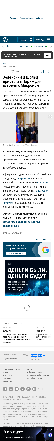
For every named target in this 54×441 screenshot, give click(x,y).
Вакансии (7, 381)
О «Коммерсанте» (11, 369)
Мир (4, 63)
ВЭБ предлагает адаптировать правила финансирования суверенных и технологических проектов (17, 338)
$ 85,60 (10, 46)
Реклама (7, 378)
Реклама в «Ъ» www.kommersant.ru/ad (27, 18)
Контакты (7, 375)
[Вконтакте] (11, 389)
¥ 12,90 (28, 46)
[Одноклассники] (22, 389)
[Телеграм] (5, 389)
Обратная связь (34, 372)
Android (30, 369)
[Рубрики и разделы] (48, 39)
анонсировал (40, 190)
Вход (38, 39)
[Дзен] (17, 389)
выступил (42, 182)
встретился (24, 178)
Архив (5, 372)
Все (21, 323)
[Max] (34, 389)
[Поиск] (43, 39)
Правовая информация (38, 375)
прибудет (8, 202)
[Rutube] (28, 389)
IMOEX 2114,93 (39, 46)
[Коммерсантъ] (5, 39)
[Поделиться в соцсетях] (48, 71)
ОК (47, 55)
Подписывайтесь (16, 253)
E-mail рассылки (34, 378)
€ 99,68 (19, 46)
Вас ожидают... (15, 432)
